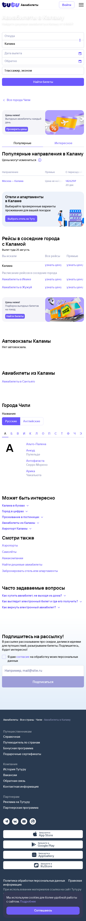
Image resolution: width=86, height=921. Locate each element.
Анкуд (30, 450)
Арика (30, 471)
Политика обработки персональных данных (34, 880)
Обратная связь (14, 781)
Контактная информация (21, 786)
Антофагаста (35, 461)
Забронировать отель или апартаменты (30, 571)
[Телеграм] (6, 820)
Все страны (27, 719)
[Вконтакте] (15, 820)
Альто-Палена (36, 444)
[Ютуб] (24, 820)
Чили (39, 719)
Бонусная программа (18, 748)
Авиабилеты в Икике (16, 279)
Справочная (11, 737)
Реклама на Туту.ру (16, 802)
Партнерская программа (20, 807)
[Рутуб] (33, 820)
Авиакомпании (12, 558)
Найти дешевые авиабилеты (22, 564)
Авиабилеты (10, 719)
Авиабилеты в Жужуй (17, 287)
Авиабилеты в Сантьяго (18, 381)
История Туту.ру (14, 769)
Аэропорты (10, 545)
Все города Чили (18, 100)
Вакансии (10, 775)
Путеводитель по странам (21, 742)
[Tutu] (11, 5)
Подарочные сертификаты (22, 754)
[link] (16, 129)
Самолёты (9, 552)
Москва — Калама (12, 180)
